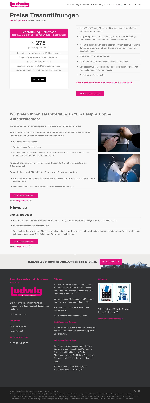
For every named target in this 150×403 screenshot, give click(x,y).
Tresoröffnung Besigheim (114, 394)
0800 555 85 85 (18, 326)
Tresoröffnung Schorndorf (110, 396)
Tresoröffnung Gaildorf (97, 399)
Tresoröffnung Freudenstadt (55, 394)
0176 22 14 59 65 (19, 343)
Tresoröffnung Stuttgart (65, 396)
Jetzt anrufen (38, 79)
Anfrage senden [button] (21, 200)
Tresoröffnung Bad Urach (46, 396)
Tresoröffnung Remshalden (95, 394)
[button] (90, 93)
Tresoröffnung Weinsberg (79, 399)
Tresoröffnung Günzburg (36, 394)
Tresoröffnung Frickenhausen (40, 399)
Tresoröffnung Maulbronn (19, 20)
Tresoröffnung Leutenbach (20, 399)
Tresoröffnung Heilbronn (115, 399)
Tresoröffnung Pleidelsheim (130, 396)
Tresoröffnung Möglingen (61, 399)
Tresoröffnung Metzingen (28, 396)
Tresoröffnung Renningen (75, 394)
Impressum (38, 391)
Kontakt (55, 391)
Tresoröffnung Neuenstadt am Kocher (87, 396)
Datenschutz (47, 391)
